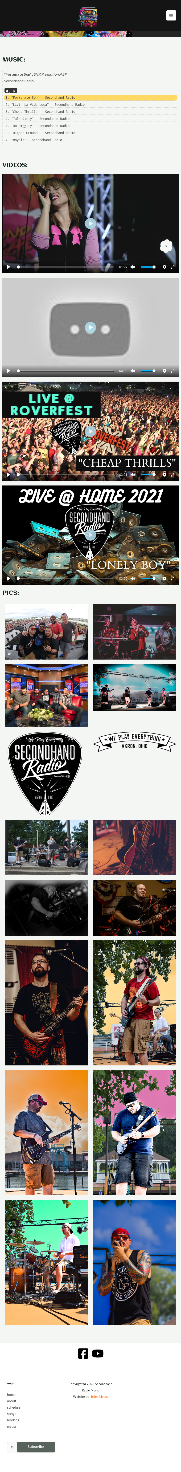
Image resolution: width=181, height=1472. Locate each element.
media (11, 1426)
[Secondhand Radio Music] (88, 15)
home (11, 1395)
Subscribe (36, 1447)
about (11, 1401)
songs (11, 1414)
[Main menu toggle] (171, 15)
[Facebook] (83, 1353)
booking (13, 1420)
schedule (14, 1407)
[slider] (65, 267)
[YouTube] (98, 1353)
